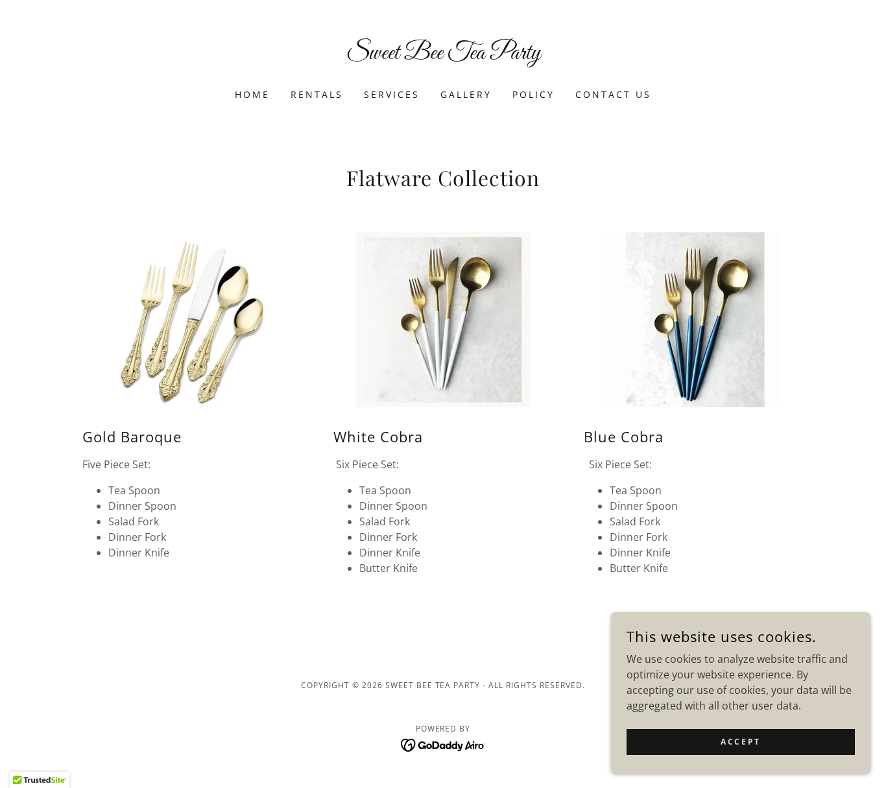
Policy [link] (533, 94)
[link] (443, 55)
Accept (740, 741)
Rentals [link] (317, 94)
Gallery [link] (466, 94)
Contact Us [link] (613, 94)
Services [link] (392, 94)
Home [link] (252, 94)
